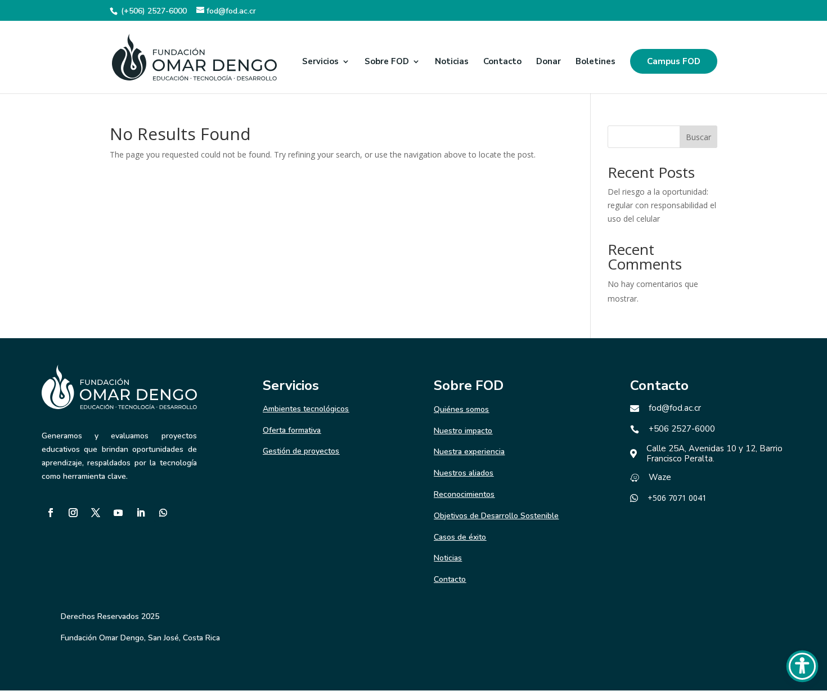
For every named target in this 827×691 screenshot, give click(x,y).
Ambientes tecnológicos (306, 408)
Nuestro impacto (463, 430)
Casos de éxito (460, 537)
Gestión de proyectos (301, 451)
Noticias (452, 62)
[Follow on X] (96, 513)
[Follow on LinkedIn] (141, 513)
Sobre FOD (387, 62)
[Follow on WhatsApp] (163, 513)
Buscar (698, 137)
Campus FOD (673, 61)
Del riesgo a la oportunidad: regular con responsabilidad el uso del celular (662, 205)
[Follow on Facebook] (51, 513)
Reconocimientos (464, 494)
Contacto (502, 62)
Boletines (595, 62)
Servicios (320, 62)
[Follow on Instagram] (73, 513)
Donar (548, 62)
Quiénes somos (461, 409)
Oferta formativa (292, 430)
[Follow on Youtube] (118, 513)
